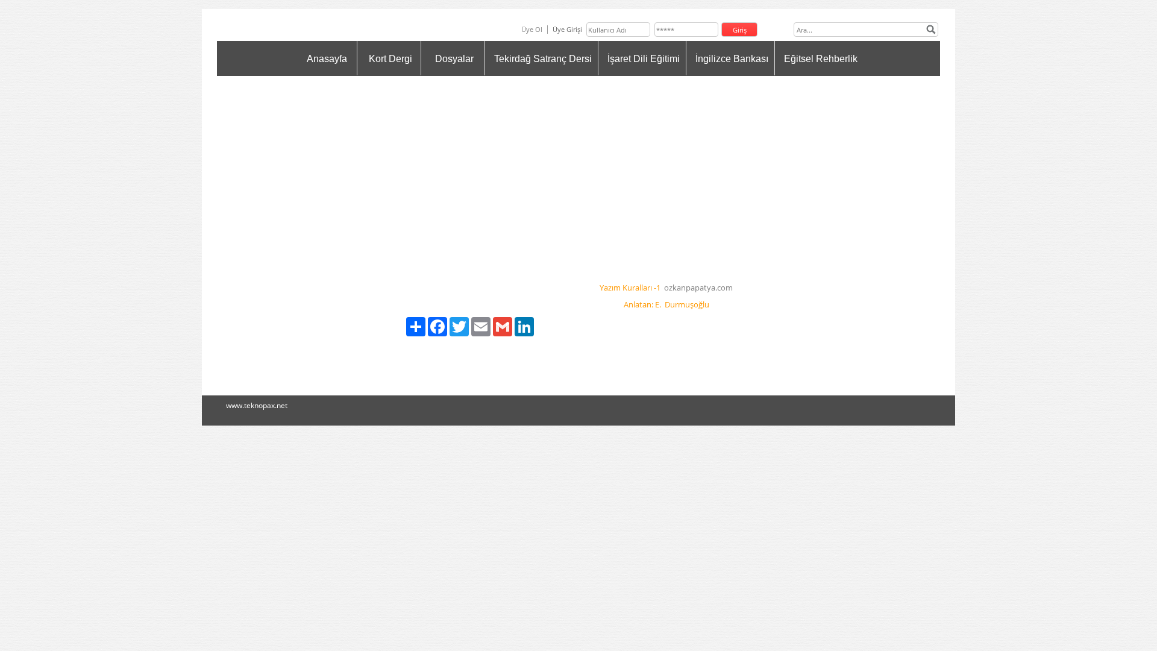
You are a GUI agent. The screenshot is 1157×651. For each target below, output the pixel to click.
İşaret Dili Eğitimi (643, 59)
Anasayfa (327, 59)
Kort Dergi (390, 59)
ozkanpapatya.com (698, 287)
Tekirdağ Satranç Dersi (543, 59)
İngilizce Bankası (731, 59)
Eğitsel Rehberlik (821, 59)
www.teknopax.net (256, 405)
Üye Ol (531, 29)
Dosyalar (454, 59)
